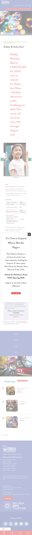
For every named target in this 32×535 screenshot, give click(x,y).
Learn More (16, 293)
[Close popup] (29, 234)
